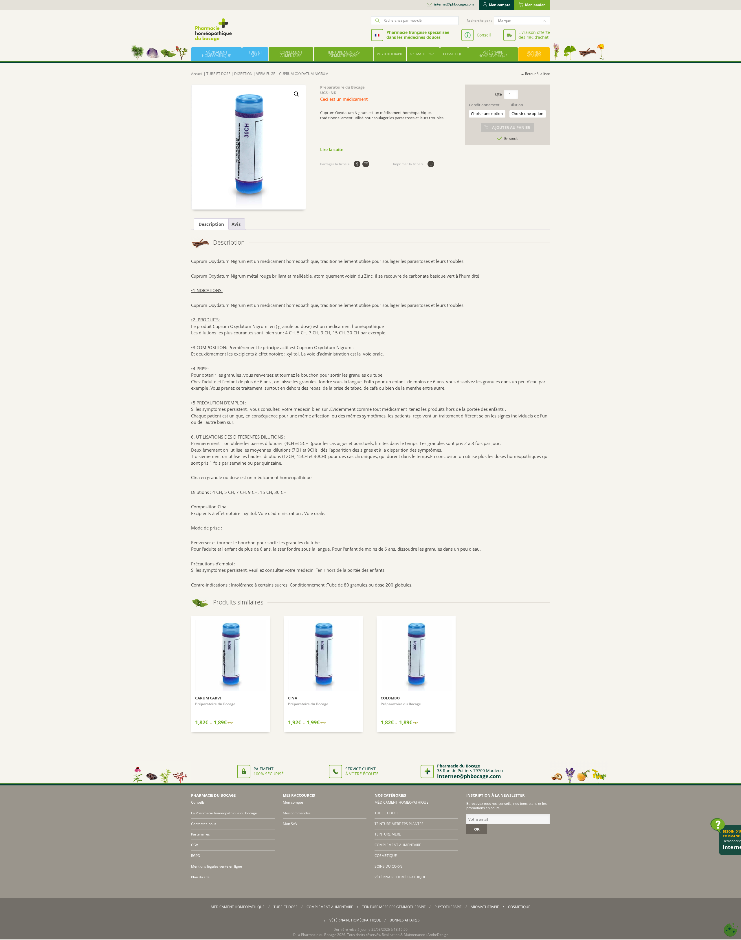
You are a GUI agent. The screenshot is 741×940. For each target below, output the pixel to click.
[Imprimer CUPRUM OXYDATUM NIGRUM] (431, 164)
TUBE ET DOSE (255, 54)
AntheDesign (438, 934)
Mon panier (535, 4)
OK (477, 829)
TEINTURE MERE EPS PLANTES (399, 823)
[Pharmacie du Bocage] (213, 30)
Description (211, 224)
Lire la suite (331, 149)
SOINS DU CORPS (389, 866)
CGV (194, 844)
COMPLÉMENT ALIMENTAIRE (291, 54)
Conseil (484, 35)
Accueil (197, 73)
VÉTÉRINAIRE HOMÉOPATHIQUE (492, 54)
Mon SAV (290, 823)
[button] (296, 94)
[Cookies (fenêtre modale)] (731, 930)
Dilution (516, 104)
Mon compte (499, 4)
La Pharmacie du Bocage (316, 934)
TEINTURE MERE (388, 834)
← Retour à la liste (535, 73)
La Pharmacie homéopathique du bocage (224, 813)
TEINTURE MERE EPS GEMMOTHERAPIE (343, 54)
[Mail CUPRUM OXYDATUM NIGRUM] (365, 164)
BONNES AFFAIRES (534, 54)
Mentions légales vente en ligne (216, 866)
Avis (236, 224)
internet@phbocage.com (454, 4)
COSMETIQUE (454, 54)
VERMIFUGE (265, 73)
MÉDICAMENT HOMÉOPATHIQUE (216, 54)
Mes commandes (297, 813)
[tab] (211, 224)
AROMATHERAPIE (423, 54)
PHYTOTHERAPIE (390, 54)
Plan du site (200, 877)
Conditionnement (484, 104)
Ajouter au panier (511, 127)
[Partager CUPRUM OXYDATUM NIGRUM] (357, 164)
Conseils (198, 802)
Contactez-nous (203, 823)
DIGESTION (243, 73)
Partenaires (200, 834)
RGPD (195, 855)
